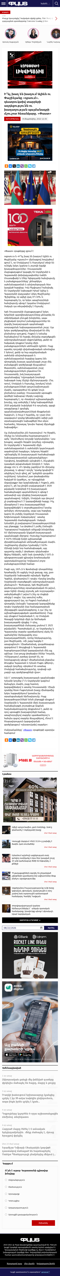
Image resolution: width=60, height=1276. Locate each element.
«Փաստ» (27, 729)
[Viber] (22, 166)
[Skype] (30, 166)
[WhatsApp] (26, 166)
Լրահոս (6, 774)
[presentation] (49, 20)
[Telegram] (33, 166)
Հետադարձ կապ (14, 1263)
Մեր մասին (29, 1263)
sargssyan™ (45, 1272)
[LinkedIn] (18, 166)
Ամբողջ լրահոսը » (30, 920)
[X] (14, 166)
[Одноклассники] (6, 166)
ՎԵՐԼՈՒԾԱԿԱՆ (12, 119)
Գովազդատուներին (46, 1263)
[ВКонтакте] (10, 166)
